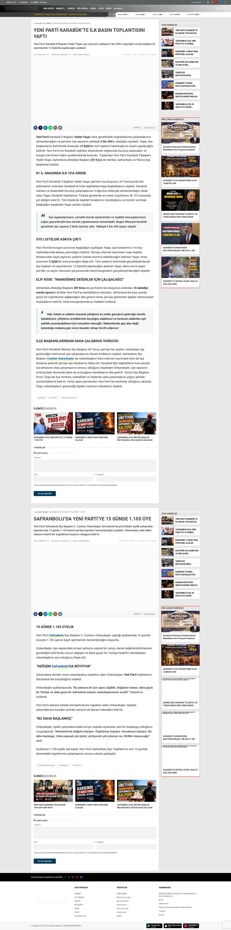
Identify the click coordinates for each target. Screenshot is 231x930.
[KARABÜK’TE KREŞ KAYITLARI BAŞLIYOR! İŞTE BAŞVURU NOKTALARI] (167, 88)
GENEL (93, 8)
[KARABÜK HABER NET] (21, 10)
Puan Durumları (122, 908)
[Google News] (149, 128)
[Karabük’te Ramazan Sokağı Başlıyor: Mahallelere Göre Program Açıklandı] (180, 133)
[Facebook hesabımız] (204, 2)
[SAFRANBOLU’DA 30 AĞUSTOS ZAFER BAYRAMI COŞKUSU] (167, 109)
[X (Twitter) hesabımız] (208, 2)
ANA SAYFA (48, 8)
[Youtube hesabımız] (216, 2)
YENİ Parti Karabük (69, 398)
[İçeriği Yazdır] (60, 128)
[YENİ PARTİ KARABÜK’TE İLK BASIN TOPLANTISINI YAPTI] (167, 35)
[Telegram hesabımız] (221, 2)
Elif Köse (96, 160)
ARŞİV (108, 8)
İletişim (161, 915)
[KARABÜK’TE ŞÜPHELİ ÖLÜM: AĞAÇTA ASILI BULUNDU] (180, 267)
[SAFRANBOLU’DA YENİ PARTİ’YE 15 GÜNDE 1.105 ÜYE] (53, 423)
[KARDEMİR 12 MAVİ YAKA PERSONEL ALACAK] (95, 423)
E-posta (100, 475)
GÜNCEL (71, 8)
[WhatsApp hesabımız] (225, 2)
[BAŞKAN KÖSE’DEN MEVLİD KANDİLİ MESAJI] (167, 99)
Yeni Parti (53, 398)
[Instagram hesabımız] (212, 2)
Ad (36, 475)
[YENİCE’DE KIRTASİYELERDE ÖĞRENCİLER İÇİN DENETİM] (167, 77)
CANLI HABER (122, 894)
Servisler (118, 8)
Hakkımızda (163, 904)
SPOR (101, 8)
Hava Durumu (122, 905)
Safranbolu (141, 541)
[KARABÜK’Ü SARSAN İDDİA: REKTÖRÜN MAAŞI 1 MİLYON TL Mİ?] (180, 234)
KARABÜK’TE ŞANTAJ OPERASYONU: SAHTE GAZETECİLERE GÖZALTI (86, 14)
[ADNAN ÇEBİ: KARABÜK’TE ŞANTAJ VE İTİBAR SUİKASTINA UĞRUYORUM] (180, 200)
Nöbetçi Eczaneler (124, 897)
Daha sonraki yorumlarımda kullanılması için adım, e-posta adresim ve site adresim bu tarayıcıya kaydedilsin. (75, 485)
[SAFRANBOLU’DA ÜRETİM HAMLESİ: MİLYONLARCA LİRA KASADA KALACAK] (136, 423)
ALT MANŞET (126, 54)
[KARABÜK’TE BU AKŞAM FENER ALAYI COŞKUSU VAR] (180, 166)
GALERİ (11, 2)
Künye (161, 900)
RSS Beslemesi (80, 916)
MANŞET (60, 8)
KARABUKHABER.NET (72, 926)
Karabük (42, 398)
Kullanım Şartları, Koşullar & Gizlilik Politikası (175, 907)
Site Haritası (121, 912)
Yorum (37, 458)
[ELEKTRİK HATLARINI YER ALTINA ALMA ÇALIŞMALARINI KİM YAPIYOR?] (167, 67)
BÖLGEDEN (82, 8)
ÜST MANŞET (151, 54)
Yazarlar (162, 911)
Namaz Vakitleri (123, 901)
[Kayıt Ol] (217, 8)
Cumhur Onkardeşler (60, 358)
